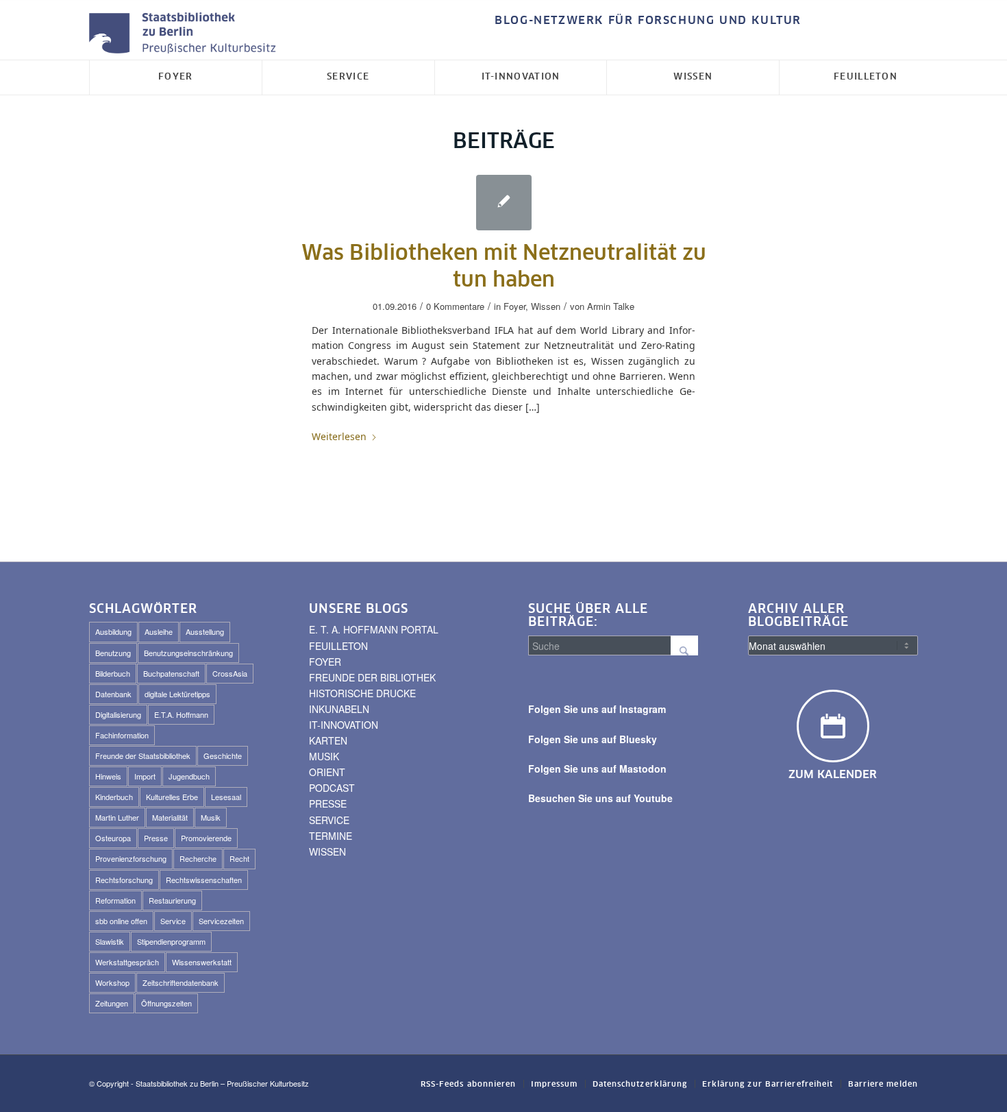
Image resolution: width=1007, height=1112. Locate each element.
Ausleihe (159, 631)
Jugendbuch (189, 776)
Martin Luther (117, 817)
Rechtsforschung (124, 879)
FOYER (325, 661)
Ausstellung (205, 631)
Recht (239, 858)
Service (173, 920)
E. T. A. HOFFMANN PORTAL (373, 629)
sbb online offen (121, 920)
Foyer (514, 306)
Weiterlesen (339, 436)
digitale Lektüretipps (177, 693)
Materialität (170, 817)
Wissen (545, 306)
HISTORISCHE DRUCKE (362, 693)
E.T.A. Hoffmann (181, 714)
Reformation (115, 900)
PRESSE (328, 803)
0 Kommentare (455, 306)
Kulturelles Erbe (172, 796)
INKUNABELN (339, 709)
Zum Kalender (832, 774)
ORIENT (327, 772)
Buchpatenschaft (171, 673)
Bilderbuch (112, 673)
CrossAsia (229, 673)
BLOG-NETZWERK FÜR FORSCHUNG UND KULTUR (648, 20)
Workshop (112, 982)
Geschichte (222, 755)
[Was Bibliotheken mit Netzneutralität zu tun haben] (504, 202)
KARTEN (328, 740)
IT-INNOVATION (343, 725)
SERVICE (329, 820)
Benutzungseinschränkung (188, 652)
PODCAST (332, 788)
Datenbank (113, 693)
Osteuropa (113, 837)
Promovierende (206, 837)
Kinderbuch (114, 796)
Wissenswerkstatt (202, 961)
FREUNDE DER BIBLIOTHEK (372, 677)
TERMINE (330, 836)
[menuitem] (644, 21)
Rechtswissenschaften (204, 879)
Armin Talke (610, 306)
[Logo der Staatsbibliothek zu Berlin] (185, 34)
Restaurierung (172, 900)
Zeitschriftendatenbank (180, 982)
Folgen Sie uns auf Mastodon (597, 768)
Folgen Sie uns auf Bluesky (592, 739)
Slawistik (109, 941)
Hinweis (108, 776)
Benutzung (113, 652)
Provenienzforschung (130, 858)
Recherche (197, 858)
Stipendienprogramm (171, 941)
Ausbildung (113, 631)
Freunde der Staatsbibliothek (142, 755)
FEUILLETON (338, 646)
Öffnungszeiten (166, 1003)
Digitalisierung (118, 714)
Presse (156, 837)
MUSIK (324, 756)
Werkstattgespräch (127, 961)
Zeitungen (111, 1003)
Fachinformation (122, 734)
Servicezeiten (221, 920)
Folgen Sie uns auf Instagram (597, 709)
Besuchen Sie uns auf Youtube (600, 798)
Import (145, 776)
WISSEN (327, 851)
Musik (211, 817)
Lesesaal (226, 796)
